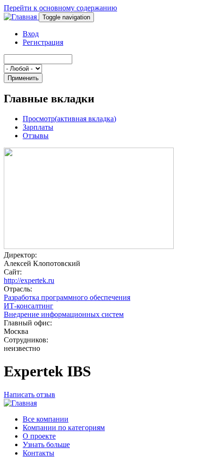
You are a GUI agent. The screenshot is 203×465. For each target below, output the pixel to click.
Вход (31, 34)
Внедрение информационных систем (64, 314)
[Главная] (21, 17)
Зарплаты (38, 127)
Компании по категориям (64, 427)
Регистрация (43, 42)
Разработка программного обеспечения (67, 297)
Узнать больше (46, 444)
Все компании (45, 419)
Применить (23, 78)
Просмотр (69, 119)
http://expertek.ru (29, 280)
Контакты (38, 453)
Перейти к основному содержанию (60, 8)
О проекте (39, 436)
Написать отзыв (29, 394)
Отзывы (36, 136)
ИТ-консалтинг (28, 306)
